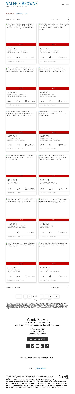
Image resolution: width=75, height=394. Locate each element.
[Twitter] (32, 346)
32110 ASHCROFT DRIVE (49, 183)
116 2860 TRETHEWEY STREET (17, 227)
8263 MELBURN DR (14, 183)
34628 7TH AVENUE (14, 270)
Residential (19, 13)
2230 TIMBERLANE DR (49, 95)
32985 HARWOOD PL (50, 139)
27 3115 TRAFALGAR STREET (17, 95)
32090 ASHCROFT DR (17, 139)
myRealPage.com (41, 368)
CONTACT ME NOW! (37, 339)
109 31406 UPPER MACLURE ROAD (50, 51)
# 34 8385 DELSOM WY (47, 227)
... (25, 296)
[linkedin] (42, 346)
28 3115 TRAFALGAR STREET (17, 51)
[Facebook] (28, 346)
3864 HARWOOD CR (50, 270)
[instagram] (37, 346)
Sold (26, 13)
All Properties (10, 13)
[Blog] (47, 346)
